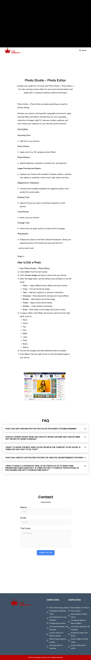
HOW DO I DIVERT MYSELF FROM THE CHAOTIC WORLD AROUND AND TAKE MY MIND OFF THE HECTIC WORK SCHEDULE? (42, 438)
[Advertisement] (45, 18)
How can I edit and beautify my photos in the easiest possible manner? (41, 428)
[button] (45, 428)
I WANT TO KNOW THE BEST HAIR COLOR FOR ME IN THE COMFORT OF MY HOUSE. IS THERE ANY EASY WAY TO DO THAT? (42, 448)
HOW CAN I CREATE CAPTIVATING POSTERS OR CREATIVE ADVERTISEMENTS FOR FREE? (44, 457)
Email (23, 518)
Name (23, 507)
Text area (25, 528)
